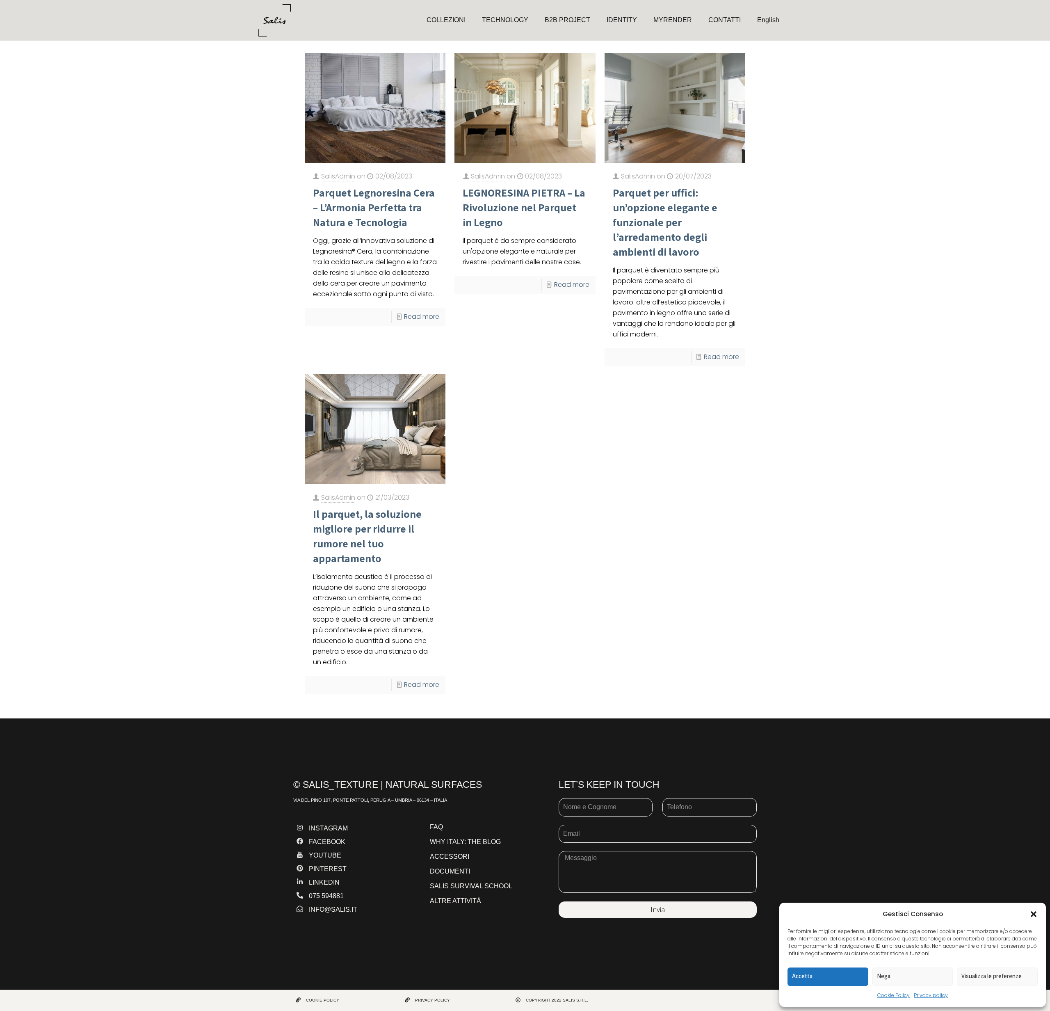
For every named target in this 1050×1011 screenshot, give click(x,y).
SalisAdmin (338, 176)
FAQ (436, 826)
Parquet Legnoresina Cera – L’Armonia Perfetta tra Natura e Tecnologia (374, 207)
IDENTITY (622, 19)
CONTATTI (724, 19)
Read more (421, 316)
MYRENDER (672, 19)
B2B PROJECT (567, 19)
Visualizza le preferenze (991, 976)
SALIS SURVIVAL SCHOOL (471, 886)
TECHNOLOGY (505, 19)
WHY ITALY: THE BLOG (465, 841)
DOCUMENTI (450, 871)
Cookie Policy (893, 995)
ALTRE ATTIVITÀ (455, 900)
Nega (883, 976)
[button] (1033, 914)
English (768, 19)
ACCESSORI (449, 856)
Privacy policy (931, 995)
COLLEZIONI (446, 19)
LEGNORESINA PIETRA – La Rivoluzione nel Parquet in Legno (524, 207)
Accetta (802, 976)
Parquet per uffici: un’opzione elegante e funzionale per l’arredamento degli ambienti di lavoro (665, 221)
